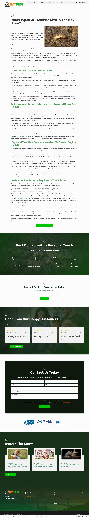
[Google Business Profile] (82, 492)
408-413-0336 (80, 2)
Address (13, 387)
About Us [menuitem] (37, 5)
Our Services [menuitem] (68, 5)
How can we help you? (15, 394)
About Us (55, 494)
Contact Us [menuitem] (80, 5)
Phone (13, 384)
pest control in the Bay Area (70, 64)
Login (30, 2)
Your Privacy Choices (17, 514)
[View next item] (8, 346)
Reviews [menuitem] (74, 5)
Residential (56, 496)
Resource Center (56, 2)
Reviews (55, 503)
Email (46, 384)
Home (55, 492)
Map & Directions (28, 496)
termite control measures (20, 136)
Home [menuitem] (32, 5)
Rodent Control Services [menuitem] (59, 5)
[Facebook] (79, 492)
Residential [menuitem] (43, 5)
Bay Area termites (14, 73)
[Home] (14, 4)
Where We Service (41, 2)
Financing (34, 2)
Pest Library (49, 2)
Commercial (56, 498)
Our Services (56, 501)
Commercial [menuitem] (49, 5)
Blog (62, 2)
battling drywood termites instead (22, 198)
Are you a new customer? (16, 391)
